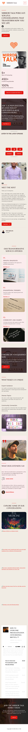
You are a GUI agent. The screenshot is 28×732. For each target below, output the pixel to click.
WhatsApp (9, 153)
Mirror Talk (12, 3)
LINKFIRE (19, 153)
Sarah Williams (10, 492)
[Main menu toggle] (25, 2)
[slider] (10, 646)
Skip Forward (24, 646)
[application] (14, 646)
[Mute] (16, 646)
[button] (8, 149)
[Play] (3, 646)
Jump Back (22, 646)
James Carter (9, 478)
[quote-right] (4, 441)
